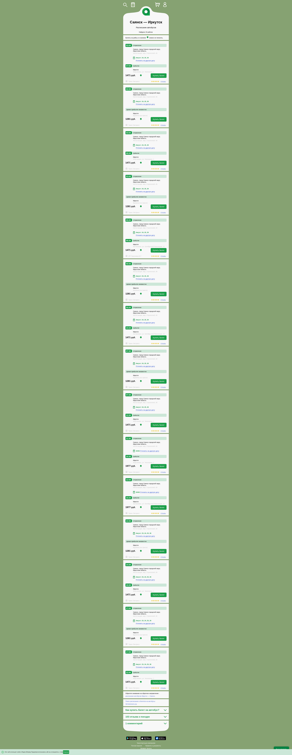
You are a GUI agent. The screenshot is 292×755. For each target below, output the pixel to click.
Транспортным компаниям (146, 743)
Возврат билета (146, 748)
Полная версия (136, 746)
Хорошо (66, 752)
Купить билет (158, 76)
